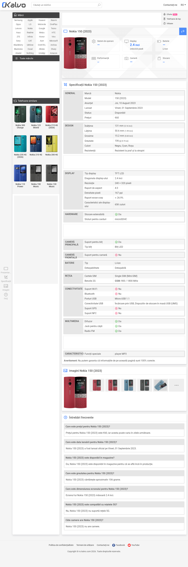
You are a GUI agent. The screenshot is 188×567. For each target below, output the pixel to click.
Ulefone (30, 45)
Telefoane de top (174, 19)
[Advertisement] (112, 19)
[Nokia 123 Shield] (36, 114)
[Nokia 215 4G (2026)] (51, 114)
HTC (54, 32)
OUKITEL (42, 45)
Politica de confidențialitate (61, 545)
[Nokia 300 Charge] (20, 114)
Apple (30, 20)
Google (42, 28)
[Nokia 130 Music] (51, 173)
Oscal (30, 49)
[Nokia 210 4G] (36, 143)
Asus (18, 32)
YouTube (135, 545)
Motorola (42, 24)
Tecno (53, 28)
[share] (183, 31)
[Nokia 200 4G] (51, 143)
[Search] (99, 5)
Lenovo (18, 28)
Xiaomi (54, 20)
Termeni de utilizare (85, 545)
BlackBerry (18, 45)
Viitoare (170, 23)
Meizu (41, 32)
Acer (42, 41)
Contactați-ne (170, 5)
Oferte (172, 14)
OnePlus (53, 24)
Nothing (30, 53)
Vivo (53, 36)
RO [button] (182, 5)
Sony (18, 41)
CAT (30, 41)
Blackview (18, 49)
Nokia (30, 28)
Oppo (18, 24)
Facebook (120, 545)
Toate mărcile (26, 58)
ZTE (18, 36)
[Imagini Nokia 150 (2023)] (75, 53)
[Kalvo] (14, 5)
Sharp (53, 49)
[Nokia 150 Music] (36, 173)
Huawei (42, 20)
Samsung (18, 20)
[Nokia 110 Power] (20, 173)
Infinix (30, 36)
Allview (42, 49)
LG (30, 24)
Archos (54, 45)
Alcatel (18, 53)
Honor (42, 36)
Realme (30, 32)
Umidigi (42, 53)
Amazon (53, 53)
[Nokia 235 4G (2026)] (20, 143)
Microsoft (53, 41)
